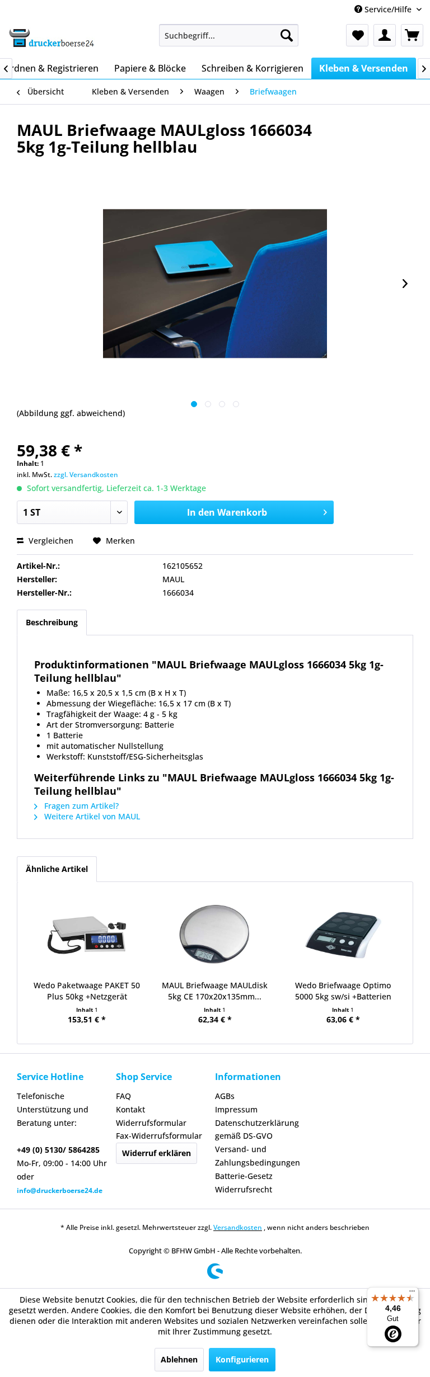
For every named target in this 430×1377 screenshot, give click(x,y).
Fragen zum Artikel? (80, 805)
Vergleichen (49, 540)
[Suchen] (286, 35)
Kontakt (130, 1109)
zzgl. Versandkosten (86, 474)
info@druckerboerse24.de (59, 1190)
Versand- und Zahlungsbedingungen (257, 1156)
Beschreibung (52, 622)
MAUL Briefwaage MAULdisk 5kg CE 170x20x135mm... (215, 991)
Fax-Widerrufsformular (159, 1135)
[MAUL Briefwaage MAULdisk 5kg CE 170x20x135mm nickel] (215, 935)
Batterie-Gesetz (244, 1176)
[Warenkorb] (412, 35)
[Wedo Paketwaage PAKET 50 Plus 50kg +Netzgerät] (87, 935)
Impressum (236, 1109)
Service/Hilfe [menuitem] (388, 9)
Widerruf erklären (156, 1153)
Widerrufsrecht (243, 1189)
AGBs (225, 1096)
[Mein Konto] (384, 35)
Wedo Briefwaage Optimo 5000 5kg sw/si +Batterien (343, 991)
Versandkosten (237, 1227)
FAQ (123, 1096)
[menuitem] (229, 35)
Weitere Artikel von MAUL (91, 816)
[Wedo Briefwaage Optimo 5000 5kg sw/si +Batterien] (343, 935)
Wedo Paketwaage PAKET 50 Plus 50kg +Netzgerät (87, 991)
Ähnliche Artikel (57, 869)
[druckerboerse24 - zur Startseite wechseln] (51, 38)
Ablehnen (179, 1359)
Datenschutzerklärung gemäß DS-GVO (257, 1129)
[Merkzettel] (357, 35)
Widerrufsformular (151, 1122)
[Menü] (412, 1293)
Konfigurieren (242, 1359)
